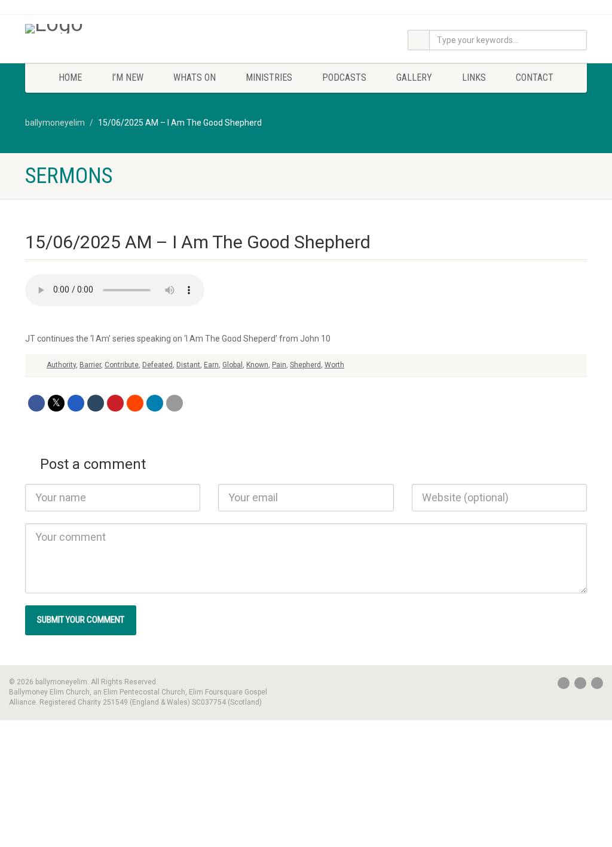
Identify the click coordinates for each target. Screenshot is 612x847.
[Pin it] (115, 403)
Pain (279, 365)
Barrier (90, 365)
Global (232, 365)
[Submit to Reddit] (135, 403)
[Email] (174, 403)
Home (70, 77)
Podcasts (344, 77)
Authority (61, 365)
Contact (534, 77)
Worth (334, 365)
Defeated (157, 365)
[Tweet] (56, 403)
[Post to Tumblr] (95, 403)
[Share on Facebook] (36, 403)
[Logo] (112, 28)
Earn (211, 365)
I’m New (127, 77)
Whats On (194, 77)
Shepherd (305, 365)
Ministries (269, 77)
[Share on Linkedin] (154, 403)
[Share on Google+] (76, 403)
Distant (188, 365)
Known (257, 365)
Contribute (122, 365)
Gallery (414, 77)
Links (474, 77)
